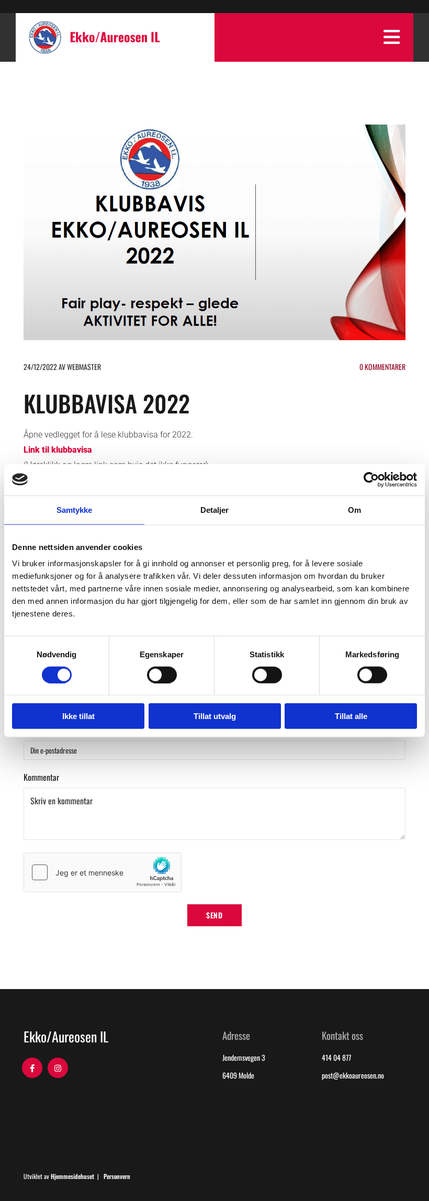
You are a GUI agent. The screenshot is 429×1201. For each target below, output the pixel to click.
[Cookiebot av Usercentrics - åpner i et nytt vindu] (371, 479)
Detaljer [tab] (214, 509)
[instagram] (58, 1068)
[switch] (162, 674)
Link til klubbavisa (58, 450)
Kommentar (41, 777)
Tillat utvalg (215, 716)
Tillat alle (351, 716)
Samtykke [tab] (75, 509)
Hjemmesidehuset (72, 1176)
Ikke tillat (78, 716)
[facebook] (32, 1068)
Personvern (117, 1176)
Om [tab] (354, 509)
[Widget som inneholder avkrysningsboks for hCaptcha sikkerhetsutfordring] (103, 872)
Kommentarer (382, 366)
